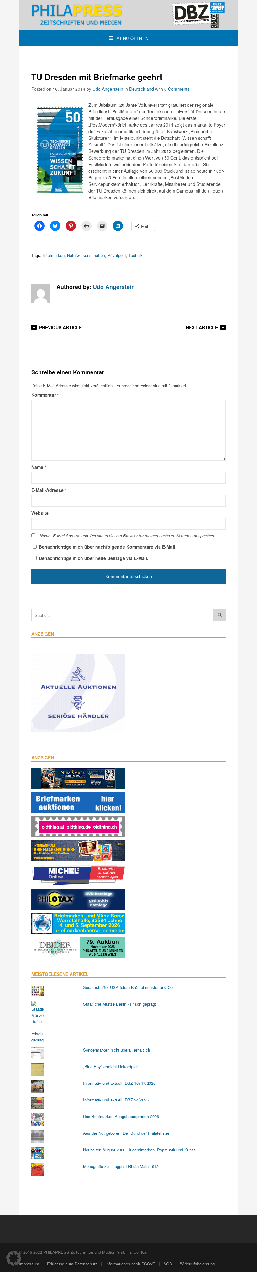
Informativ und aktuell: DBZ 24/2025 (116, 1100)
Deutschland (141, 89)
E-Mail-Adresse (48, 490)
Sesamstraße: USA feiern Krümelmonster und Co (128, 987)
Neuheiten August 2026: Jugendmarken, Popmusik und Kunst (139, 1150)
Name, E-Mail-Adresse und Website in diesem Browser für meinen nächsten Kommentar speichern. (128, 536)
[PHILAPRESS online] (128, 15)
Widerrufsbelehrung (197, 1264)
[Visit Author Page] (40, 293)
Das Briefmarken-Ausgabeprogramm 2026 (121, 1116)
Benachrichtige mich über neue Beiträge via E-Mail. (93, 558)
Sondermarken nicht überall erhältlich (116, 1050)
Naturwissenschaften (86, 255)
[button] (14, 1258)
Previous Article (60, 327)
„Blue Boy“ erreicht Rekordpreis (111, 1066)
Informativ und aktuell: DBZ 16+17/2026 (119, 1083)
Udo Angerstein (107, 89)
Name (38, 467)
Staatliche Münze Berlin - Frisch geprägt (119, 1004)
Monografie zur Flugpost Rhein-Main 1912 (121, 1166)
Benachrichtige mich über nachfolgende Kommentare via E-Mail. (107, 547)
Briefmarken (54, 255)
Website (40, 513)
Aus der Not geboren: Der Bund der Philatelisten (126, 1133)
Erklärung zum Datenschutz (72, 1264)
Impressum (29, 1264)
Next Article (202, 327)
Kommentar (45, 395)
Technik (135, 255)
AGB (167, 1264)
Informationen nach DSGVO (130, 1264)
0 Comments (177, 89)
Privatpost (117, 255)
